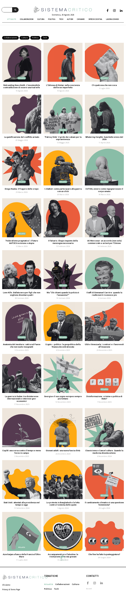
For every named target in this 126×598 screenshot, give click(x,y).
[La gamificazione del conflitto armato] (21, 114)
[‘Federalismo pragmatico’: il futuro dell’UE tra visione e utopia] (21, 217)
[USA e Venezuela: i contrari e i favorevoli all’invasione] (104, 321)
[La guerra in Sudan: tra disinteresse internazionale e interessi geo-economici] (21, 373)
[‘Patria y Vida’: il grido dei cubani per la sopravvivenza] (63, 114)
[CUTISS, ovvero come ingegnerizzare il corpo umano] (104, 165)
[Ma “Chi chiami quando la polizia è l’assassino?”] (63, 269)
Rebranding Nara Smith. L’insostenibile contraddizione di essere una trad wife (21, 86)
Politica (35, 37)
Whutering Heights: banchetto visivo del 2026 (104, 138)
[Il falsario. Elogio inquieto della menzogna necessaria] (63, 217)
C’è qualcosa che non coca (104, 85)
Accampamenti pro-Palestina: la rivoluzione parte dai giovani (63, 555)
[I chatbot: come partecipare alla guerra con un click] (63, 165)
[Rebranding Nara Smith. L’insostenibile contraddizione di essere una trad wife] (21, 62)
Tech (45, 37)
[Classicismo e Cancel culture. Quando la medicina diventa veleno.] (104, 427)
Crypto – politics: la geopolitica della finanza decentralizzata (63, 345)
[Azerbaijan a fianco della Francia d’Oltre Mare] (21, 531)
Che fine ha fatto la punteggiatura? (104, 554)
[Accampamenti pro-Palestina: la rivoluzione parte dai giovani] (63, 531)
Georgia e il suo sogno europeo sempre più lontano (63, 397)
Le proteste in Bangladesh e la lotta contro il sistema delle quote (62, 503)
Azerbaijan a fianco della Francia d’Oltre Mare (22, 555)
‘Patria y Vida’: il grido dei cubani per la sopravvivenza (62, 138)
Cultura (24, 37)
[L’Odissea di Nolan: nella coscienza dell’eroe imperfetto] (63, 62)
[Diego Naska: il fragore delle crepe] (21, 165)
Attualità (21, 78)
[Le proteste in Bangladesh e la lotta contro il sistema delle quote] (63, 479)
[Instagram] (114, 10)
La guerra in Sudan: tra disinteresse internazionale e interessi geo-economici (21, 398)
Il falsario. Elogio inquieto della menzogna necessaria (63, 242)
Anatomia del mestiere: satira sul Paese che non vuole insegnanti (21, 345)
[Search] (15, 9)
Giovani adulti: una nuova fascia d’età (63, 450)
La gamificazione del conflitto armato (21, 137)
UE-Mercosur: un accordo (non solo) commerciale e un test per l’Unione (104, 242)
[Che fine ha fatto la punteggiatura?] (104, 531)
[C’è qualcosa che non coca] (104, 62)
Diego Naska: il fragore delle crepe (22, 189)
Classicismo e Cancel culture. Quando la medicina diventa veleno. (104, 451)
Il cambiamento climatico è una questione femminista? (104, 503)
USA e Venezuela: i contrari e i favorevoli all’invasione (104, 345)
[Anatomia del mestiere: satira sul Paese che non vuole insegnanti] (21, 321)
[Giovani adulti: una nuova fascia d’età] (63, 427)
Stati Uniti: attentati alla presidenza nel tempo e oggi (22, 503)
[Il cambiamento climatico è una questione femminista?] (104, 479)
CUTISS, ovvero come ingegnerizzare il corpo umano (104, 190)
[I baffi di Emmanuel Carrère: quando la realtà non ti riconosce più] (104, 269)
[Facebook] (107, 10)
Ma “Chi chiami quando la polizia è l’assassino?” (63, 293)
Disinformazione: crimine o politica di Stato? (104, 397)
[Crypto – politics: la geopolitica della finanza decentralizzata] (63, 321)
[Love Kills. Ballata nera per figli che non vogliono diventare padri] (21, 269)
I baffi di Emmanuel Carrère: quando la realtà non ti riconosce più (104, 293)
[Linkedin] (121, 10)
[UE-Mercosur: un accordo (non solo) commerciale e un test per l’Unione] (104, 217)
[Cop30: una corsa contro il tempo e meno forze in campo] (21, 427)
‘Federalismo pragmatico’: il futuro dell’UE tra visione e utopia (21, 242)
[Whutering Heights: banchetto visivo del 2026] (104, 114)
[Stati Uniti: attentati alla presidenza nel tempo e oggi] (21, 479)
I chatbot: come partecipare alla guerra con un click (63, 190)
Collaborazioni (10, 37)
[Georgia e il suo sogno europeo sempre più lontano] (63, 373)
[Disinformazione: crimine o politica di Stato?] (104, 373)
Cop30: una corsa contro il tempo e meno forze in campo (21, 451)
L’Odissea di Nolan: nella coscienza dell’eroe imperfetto (63, 86)
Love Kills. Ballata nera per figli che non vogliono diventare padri (21, 293)
